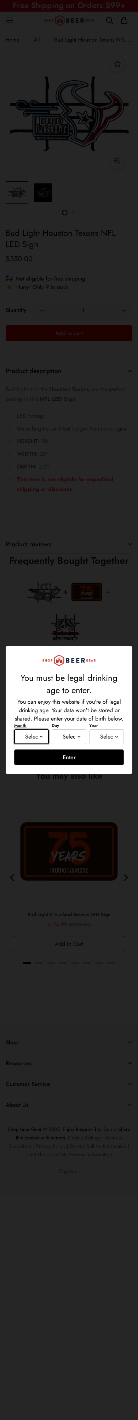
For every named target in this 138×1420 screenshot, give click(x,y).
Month (20, 725)
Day (55, 725)
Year (93, 725)
